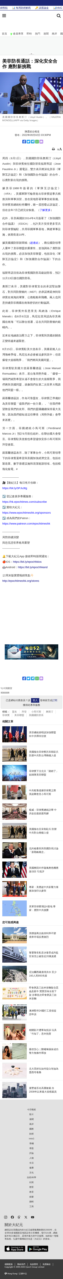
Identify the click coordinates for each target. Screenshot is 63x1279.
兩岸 (54, 33)
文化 (31, 1172)
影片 (31, 1114)
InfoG (31, 1138)
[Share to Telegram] (33, 141)
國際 (31, 1129)
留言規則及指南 (5, 692)
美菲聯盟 (19, 715)
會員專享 (18, 33)
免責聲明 (34, 1264)
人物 (31, 1158)
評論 (31, 1153)
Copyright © (10, 1267)
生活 (31, 1163)
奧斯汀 (49, 711)
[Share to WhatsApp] (37, 141)
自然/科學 (31, 1177)
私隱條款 (47, 1264)
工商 (31, 1206)
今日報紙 (31, 1109)
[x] (26, 1217)
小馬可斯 (36, 711)
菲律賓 (6, 715)
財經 (31, 1134)
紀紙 (31, 1182)
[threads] (19, 1217)
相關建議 (9, 1264)
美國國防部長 (36, 715)
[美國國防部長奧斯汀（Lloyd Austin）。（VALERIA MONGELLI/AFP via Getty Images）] (31, 93)
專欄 (31, 1143)
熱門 (37, 33)
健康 (31, 1167)
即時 (29, 33)
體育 (31, 1187)
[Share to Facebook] (24, 141)
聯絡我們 (21, 1264)
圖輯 (31, 1201)
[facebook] (12, 1217)
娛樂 (31, 1197)
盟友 (14, 711)
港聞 (46, 33)
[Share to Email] (41, 141)
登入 (35, 700)
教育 (31, 1192)
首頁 (4, 33)
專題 (31, 1148)
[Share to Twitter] (28, 141)
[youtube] (32, 1217)
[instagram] (5, 1217)
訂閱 (54, 700)
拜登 (24, 711)
